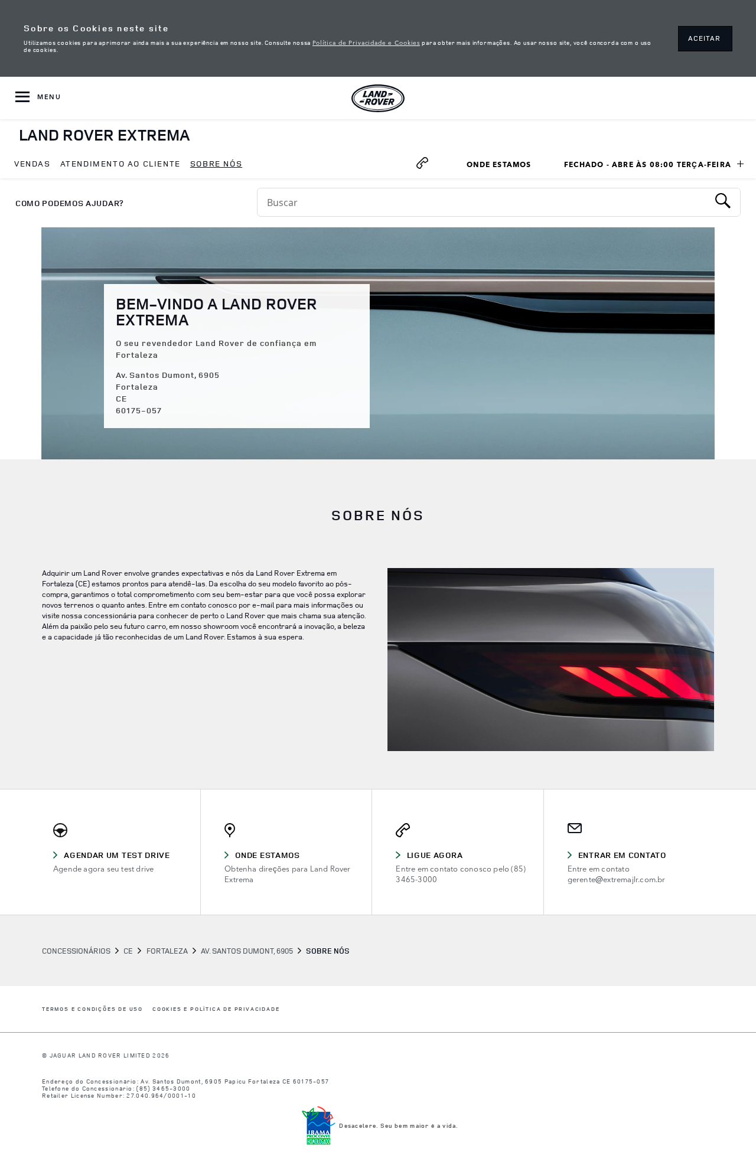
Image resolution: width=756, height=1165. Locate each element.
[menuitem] (32, 164)
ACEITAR (704, 38)
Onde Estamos (505, 166)
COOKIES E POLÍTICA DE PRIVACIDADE (215, 1009)
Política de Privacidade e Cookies (366, 42)
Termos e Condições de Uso (92, 1009)
